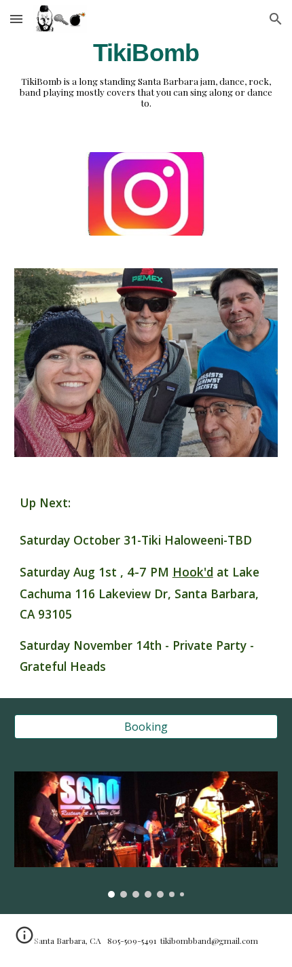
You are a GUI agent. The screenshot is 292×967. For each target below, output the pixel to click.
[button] (16, 18)
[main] (146, 52)
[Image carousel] (146, 834)
